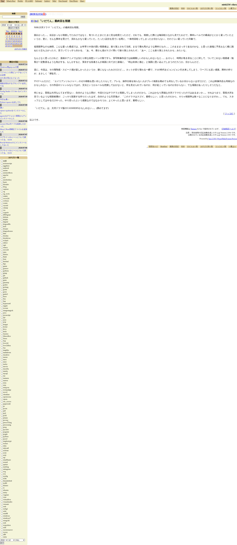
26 (16, 43)
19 (16, 41)
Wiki (54, 1)
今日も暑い (4, 99)
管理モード (153, 146)
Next (20, 31)
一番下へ (232, 8)
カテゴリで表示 (20, 49)
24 (11, 43)
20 (19, 41)
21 (21, 41)
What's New (11, 1)
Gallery (47, 1)
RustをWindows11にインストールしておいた (13, 144)
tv (36, 20)
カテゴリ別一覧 (206, 8)
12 (16, 38)
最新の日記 (174, 8)
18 (14, 41)
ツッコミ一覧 (220, 8)
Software (38, 1)
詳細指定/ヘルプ (228, 129)
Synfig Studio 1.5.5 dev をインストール (13, 92)
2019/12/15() (38, 14)
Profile (20, 1)
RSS (182, 8)
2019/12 (14, 31)
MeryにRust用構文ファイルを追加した (13, 130)
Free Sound (63, 1)
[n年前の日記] (55, 14)
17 (11, 41)
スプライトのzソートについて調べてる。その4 (13, 138)
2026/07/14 (23, 64)
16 (9, 41)
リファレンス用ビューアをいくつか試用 (13, 74)
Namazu (194, 129)
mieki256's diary (229, 4)
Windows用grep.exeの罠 (9, 67)
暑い (2, 108)
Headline (163, 146)
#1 (32, 20)
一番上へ (232, 146)
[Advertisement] (187, 156)
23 (9, 43)
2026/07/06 (23, 148)
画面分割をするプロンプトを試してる (13, 84)
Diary (82, 1)
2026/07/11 (23, 89)
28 (21, 43)
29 (6, 46)
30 (9, 46)
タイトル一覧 (192, 8)
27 (19, 43)
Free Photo (74, 1)
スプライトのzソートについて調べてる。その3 (13, 151)
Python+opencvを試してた (10, 102)
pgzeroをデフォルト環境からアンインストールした (13, 117)
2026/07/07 (23, 134)
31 (11, 46)
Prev (7, 31)
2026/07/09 (23, 105)
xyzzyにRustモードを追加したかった (13, 125)
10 (11, 38)
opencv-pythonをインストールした (13, 112)
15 (6, 41)
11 (14, 38)
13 (19, 38)
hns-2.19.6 (212, 139)
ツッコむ (229, 113)
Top (2, 1)
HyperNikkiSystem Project (227, 139)
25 (14, 43)
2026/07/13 (23, 70)
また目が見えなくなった (10, 78)
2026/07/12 (23, 81)
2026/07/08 (23, 121)
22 (6, 43)
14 (21, 38)
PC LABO (29, 1)
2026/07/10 (23, 97)
